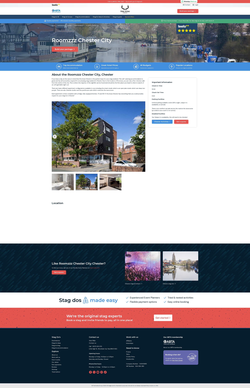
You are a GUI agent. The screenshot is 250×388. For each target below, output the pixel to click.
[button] (141, 137)
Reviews (54, 367)
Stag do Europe (67, 17)
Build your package (187, 11)
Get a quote (181, 122)
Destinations (56, 340)
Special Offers (129, 17)
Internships (129, 343)
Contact (187, 5)
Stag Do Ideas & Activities (101, 17)
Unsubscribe (130, 359)
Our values (55, 362)
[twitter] (94, 372)
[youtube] (98, 372)
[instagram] (102, 372)
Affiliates (129, 341)
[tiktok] (106, 372)
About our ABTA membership (172, 347)
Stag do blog (56, 345)
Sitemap (54, 369)
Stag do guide (117, 17)
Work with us (56, 357)
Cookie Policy (130, 356)
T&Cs (128, 354)
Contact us (92, 343)
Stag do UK (55, 17)
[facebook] (91, 372)
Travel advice (56, 372)
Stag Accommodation (82, 17)
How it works (56, 360)
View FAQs (92, 340)
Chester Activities (161, 122)
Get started (161, 317)
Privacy (128, 352)
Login (196, 5)
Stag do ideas (56, 343)
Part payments (56, 365)
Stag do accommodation (60, 348)
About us (55, 355)
